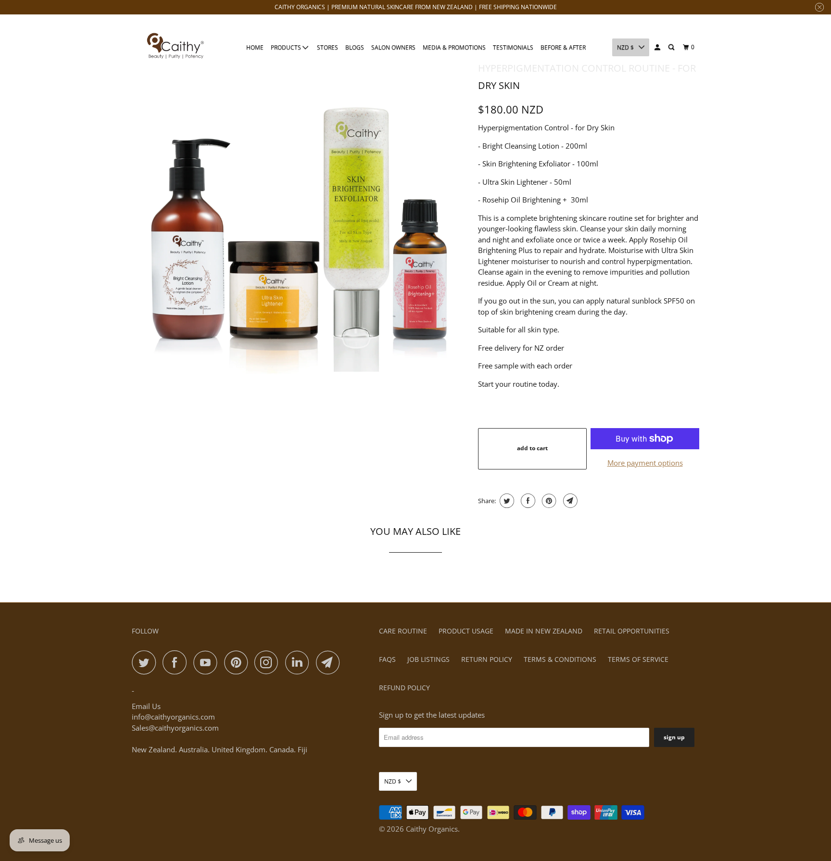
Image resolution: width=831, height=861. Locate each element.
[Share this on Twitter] (505, 501)
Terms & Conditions (560, 659)
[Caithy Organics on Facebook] (177, 662)
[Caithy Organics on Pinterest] (238, 662)
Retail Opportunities (631, 630)
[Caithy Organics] (175, 46)
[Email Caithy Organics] (330, 662)
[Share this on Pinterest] (548, 501)
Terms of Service (638, 659)
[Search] (672, 47)
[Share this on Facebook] (526, 501)
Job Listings (428, 659)
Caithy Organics (432, 829)
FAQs (387, 659)
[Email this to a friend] (569, 501)
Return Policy (486, 659)
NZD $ (625, 47)
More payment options (645, 463)
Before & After (563, 47)
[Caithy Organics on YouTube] (207, 662)
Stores (327, 47)
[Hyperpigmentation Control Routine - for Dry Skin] (300, 224)
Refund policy (404, 687)
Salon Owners (393, 47)
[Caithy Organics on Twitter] (146, 662)
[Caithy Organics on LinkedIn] (299, 662)
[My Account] (658, 47)
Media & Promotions (454, 47)
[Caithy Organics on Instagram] (268, 662)
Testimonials (513, 47)
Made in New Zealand (543, 630)
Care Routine (403, 630)
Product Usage (466, 630)
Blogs (354, 47)
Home (255, 47)
